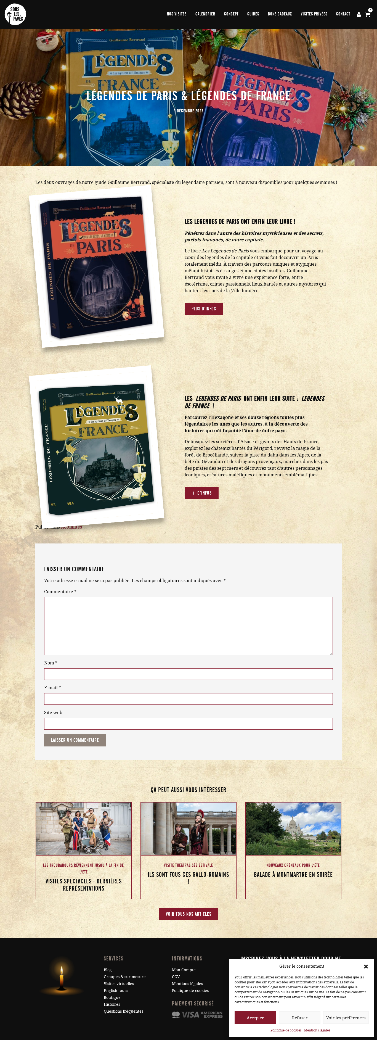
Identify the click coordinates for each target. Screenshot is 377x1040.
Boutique (112, 997)
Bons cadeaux (280, 14)
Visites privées (314, 14)
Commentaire (60, 591)
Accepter (255, 1017)
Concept (231, 14)
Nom (50, 663)
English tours (116, 990)
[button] (366, 966)
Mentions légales (317, 1030)
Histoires (112, 1004)
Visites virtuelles (119, 983)
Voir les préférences (346, 1017)
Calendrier (205, 14)
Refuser (299, 1017)
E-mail (52, 687)
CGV (176, 976)
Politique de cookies (285, 1030)
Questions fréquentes (123, 1011)
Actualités (71, 527)
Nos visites (177, 14)
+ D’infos (202, 493)
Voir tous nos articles (188, 914)
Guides (253, 14)
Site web (53, 712)
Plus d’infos (204, 309)
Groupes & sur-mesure (125, 976)
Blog (108, 969)
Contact (343, 14)
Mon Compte (184, 969)
